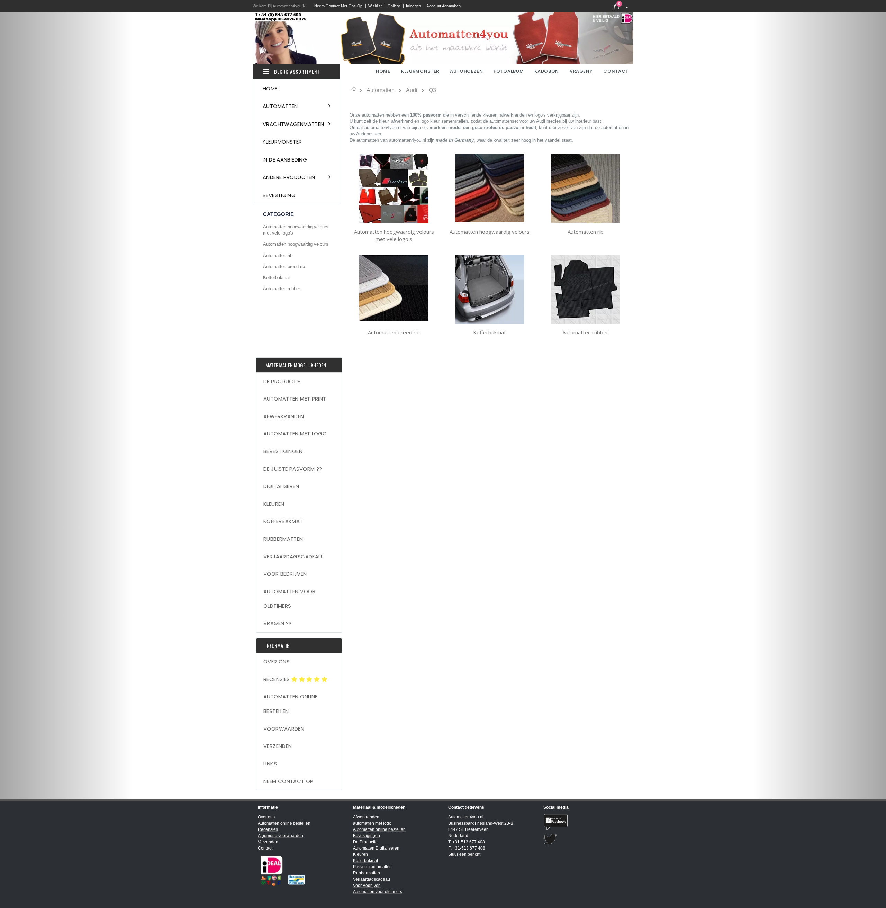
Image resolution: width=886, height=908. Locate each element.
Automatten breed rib (394, 332)
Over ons (276, 661)
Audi (411, 90)
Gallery (394, 6)
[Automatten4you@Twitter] (585, 839)
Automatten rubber (585, 332)
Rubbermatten (283, 538)
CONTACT (616, 71)
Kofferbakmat (489, 332)
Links (270, 763)
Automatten (381, 90)
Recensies (277, 679)
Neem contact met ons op (338, 6)
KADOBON (546, 71)
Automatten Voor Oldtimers (289, 598)
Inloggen (413, 6)
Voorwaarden (283, 728)
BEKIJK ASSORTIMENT (296, 71)
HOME (383, 71)
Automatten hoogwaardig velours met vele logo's (394, 235)
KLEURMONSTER (420, 71)
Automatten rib (586, 231)
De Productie (281, 381)
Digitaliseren (281, 486)
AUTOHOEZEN (466, 71)
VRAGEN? (581, 71)
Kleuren (273, 503)
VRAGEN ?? (277, 623)
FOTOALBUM (509, 71)
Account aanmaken (443, 6)
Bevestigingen (282, 451)
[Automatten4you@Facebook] (585, 822)
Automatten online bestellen (290, 704)
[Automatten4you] (443, 38)
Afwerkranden (283, 416)
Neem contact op (288, 781)
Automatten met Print (294, 398)
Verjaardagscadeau (292, 556)
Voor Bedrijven (285, 573)
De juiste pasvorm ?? (292, 469)
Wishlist (375, 6)
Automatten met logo (295, 433)
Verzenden (277, 746)
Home (353, 90)
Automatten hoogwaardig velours (490, 231)
